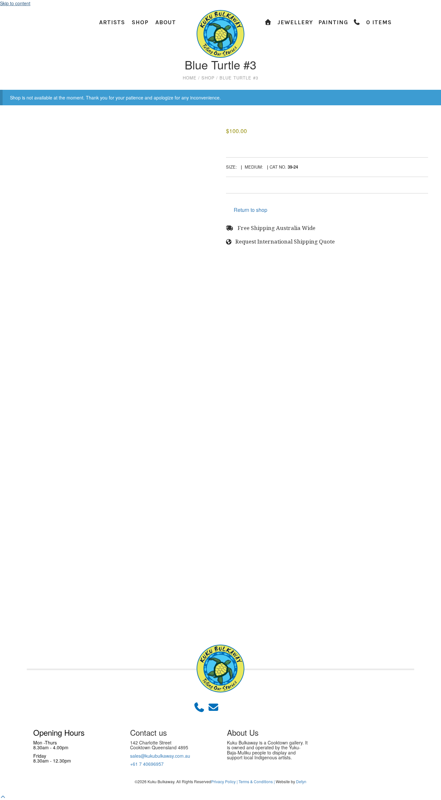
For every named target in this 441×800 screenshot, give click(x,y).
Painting (333, 22)
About (165, 22)
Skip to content (15, 3)
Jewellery (295, 22)
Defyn (301, 781)
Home (190, 78)
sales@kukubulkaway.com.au (160, 756)
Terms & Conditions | (257, 781)
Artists (112, 22)
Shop (140, 22)
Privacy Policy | (224, 781)
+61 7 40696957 (147, 764)
